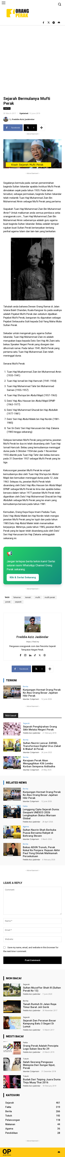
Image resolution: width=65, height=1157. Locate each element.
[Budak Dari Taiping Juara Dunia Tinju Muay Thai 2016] (12, 1081)
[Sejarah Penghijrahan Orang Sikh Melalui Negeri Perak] (12, 728)
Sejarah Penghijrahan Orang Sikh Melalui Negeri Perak (40, 728)
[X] (39, 654)
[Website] (44, 654)
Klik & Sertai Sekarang (23, 577)
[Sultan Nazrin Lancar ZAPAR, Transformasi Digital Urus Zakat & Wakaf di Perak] (12, 745)
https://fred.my (32, 642)
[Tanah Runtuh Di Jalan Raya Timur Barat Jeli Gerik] (12, 1006)
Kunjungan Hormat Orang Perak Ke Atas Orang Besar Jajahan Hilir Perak (42, 692)
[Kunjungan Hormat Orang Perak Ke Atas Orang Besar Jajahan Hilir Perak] (12, 692)
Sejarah (26, 723)
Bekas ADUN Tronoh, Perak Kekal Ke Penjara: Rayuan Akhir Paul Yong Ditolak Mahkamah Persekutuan (41, 852)
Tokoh (26, 1059)
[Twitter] (48, 22)
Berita (25, 686)
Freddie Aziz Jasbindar (23, 119)
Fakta (7, 108)
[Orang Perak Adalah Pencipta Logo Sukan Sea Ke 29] (12, 1048)
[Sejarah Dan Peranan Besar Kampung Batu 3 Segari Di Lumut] (12, 1022)
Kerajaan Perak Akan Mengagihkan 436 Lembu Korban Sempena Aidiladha (39, 763)
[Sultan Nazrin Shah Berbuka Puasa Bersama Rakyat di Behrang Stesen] (12, 832)
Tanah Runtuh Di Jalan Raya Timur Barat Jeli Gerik (39, 1006)
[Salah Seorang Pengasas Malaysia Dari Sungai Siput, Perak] (12, 1064)
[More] (41, 127)
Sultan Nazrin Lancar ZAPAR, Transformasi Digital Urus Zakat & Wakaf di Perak (42, 746)
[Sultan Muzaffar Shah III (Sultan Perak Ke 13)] (12, 990)
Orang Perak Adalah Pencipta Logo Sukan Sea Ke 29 (40, 1047)
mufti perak (50, 597)
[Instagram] (25, 654)
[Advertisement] (32, 59)
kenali (28, 597)
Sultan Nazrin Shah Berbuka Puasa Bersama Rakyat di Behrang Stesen (39, 832)
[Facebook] (43, 22)
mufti (37, 597)
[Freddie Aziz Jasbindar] (6, 119)
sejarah (18, 602)
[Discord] (58, 22)
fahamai (17, 597)
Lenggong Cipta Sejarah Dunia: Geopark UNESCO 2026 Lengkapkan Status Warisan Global (41, 814)
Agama (26, 826)
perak (7, 602)
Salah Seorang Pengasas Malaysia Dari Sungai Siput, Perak (39, 1065)
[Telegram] (53, 22)
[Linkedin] (30, 654)
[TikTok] (35, 654)
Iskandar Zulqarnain (31, 699)
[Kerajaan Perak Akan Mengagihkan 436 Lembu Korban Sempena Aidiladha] (12, 762)
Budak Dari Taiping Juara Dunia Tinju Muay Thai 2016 (41, 1081)
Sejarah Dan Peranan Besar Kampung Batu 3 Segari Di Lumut (39, 1023)
